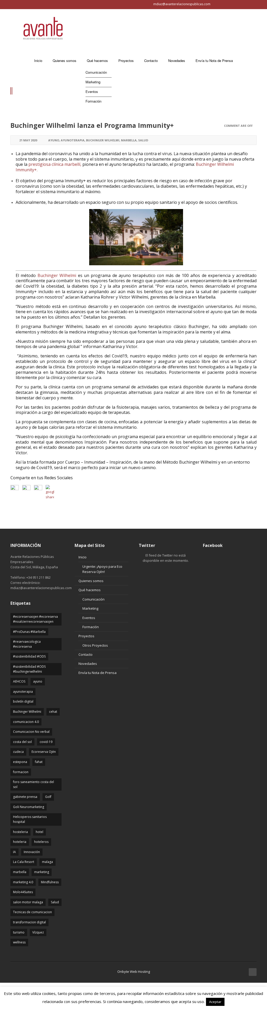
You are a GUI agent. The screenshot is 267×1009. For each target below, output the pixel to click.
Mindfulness (50, 882)
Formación (90, 627)
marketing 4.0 (23, 882)
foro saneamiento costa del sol (33, 784)
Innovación (32, 852)
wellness (19, 942)
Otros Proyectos (95, 645)
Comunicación (93, 599)
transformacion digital (29, 922)
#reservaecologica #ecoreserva (27, 644)
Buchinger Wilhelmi (102, 140)
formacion (20, 772)
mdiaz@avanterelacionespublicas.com (181, 4)
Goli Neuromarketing (28, 807)
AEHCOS (19, 681)
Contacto (85, 654)
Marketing (90, 608)
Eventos (88, 617)
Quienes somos (91, 580)
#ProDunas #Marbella (29, 631)
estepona (20, 762)
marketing (41, 872)
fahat (39, 762)
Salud (143, 140)
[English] (8, 4)
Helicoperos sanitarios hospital (30, 819)
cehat (53, 711)
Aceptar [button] (215, 1001)
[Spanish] (14, 4)
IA (14, 852)
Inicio (82, 557)
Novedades (87, 663)
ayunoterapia (72, 140)
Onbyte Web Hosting (133, 971)
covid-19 (46, 742)
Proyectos (86, 636)
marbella (129, 140)
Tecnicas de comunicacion (32, 912)
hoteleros (41, 842)
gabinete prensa (25, 796)
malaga (47, 862)
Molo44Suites (23, 892)
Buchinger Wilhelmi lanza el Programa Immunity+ (92, 125)
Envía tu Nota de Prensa (97, 672)
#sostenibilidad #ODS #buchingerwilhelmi (29, 669)
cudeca (18, 751)
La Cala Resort (23, 862)
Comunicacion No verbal (31, 731)
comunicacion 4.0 (26, 722)
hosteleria (20, 832)
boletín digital (23, 701)
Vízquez (38, 932)
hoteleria (19, 842)
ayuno (53, 140)
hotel (39, 832)
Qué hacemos (89, 590)
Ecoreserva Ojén (44, 751)
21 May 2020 (28, 140)
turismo (19, 932)
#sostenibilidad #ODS (29, 656)
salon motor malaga (28, 902)
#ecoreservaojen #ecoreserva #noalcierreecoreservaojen (35, 619)
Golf (48, 796)
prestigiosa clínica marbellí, (55, 164)
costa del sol (22, 742)
